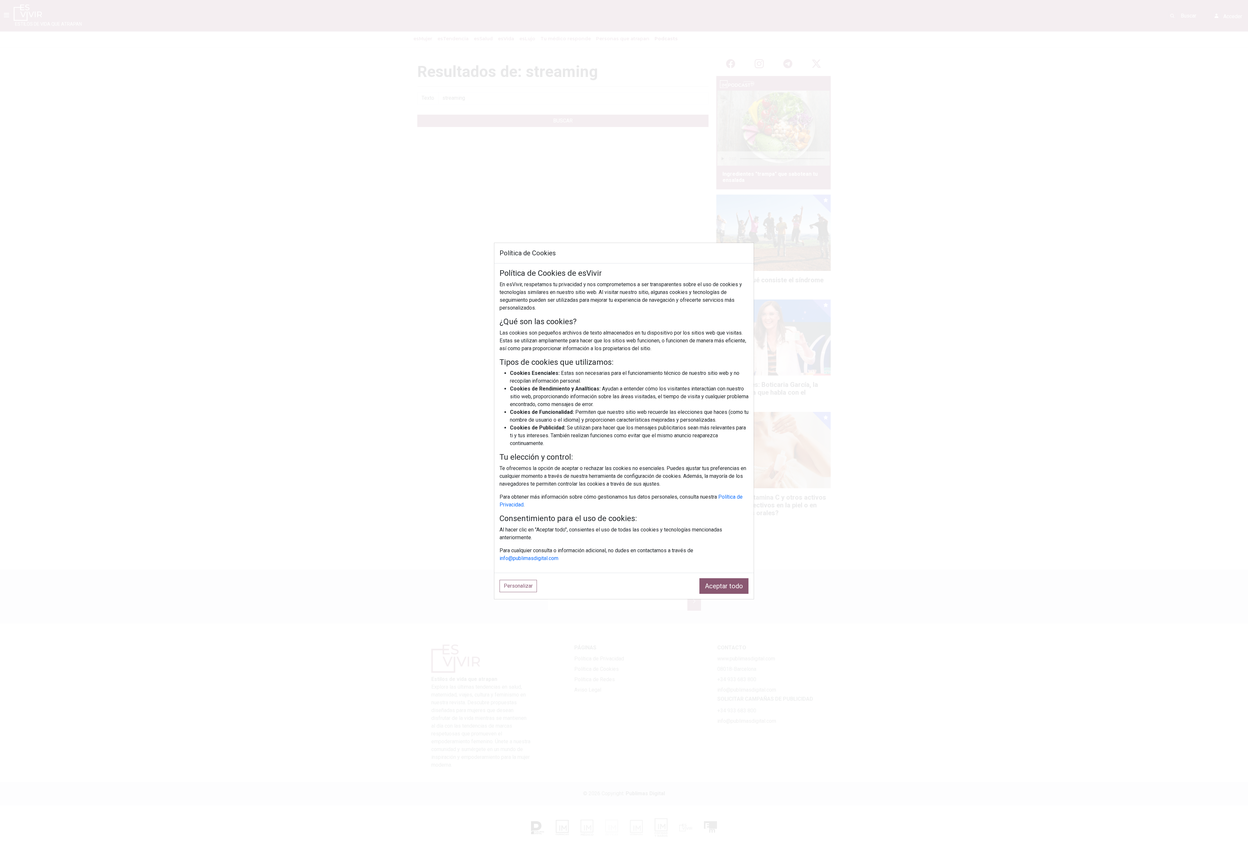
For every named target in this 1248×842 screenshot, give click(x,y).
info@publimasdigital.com (529, 558)
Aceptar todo (724, 586)
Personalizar (518, 586)
